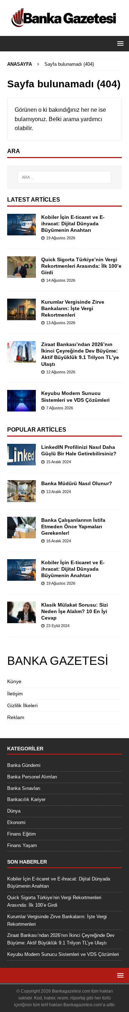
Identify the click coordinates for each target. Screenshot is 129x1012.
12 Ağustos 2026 (60, 372)
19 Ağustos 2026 (60, 238)
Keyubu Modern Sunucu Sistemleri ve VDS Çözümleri (63, 954)
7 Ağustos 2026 (59, 408)
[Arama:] (64, 177)
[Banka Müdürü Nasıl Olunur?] (21, 491)
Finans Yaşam (22, 845)
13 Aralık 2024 (58, 491)
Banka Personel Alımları (32, 776)
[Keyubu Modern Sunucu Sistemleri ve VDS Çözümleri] (21, 400)
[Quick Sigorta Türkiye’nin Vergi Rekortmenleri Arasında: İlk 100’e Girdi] (21, 267)
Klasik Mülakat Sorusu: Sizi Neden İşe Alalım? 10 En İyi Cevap (74, 611)
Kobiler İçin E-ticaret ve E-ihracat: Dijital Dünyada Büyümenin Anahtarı (73, 223)
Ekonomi (16, 822)
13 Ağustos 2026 (60, 323)
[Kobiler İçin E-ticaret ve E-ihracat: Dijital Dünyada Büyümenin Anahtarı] (21, 224)
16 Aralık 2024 (58, 541)
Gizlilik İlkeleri (22, 705)
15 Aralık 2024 (58, 462)
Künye (14, 681)
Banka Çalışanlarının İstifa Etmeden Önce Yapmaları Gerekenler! (73, 526)
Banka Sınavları (23, 788)
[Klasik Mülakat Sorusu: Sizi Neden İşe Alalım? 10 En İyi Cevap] (21, 612)
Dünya (13, 811)
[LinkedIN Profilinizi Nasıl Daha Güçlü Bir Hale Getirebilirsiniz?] (21, 454)
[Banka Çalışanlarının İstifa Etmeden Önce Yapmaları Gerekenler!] (21, 527)
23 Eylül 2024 (58, 626)
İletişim (15, 693)
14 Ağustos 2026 (60, 280)
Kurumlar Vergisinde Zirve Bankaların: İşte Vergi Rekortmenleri (72, 308)
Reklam (15, 717)
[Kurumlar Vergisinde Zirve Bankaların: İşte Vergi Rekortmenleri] (21, 309)
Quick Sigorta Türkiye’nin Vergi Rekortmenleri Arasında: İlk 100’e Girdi (81, 266)
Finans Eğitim (21, 834)
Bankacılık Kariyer (26, 799)
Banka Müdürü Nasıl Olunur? (76, 483)
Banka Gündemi (23, 765)
